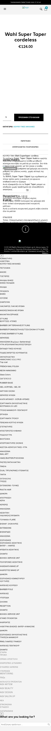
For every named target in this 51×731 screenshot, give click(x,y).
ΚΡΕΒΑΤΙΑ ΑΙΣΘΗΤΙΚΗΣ (9, 550)
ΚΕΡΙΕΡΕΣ (4, 505)
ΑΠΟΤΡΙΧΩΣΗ (5, 498)
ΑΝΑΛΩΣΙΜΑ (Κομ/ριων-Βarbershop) (15, 342)
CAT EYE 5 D (5, 379)
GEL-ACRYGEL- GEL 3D (10, 387)
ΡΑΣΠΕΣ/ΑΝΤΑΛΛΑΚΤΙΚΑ (10, 462)
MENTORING (6, 673)
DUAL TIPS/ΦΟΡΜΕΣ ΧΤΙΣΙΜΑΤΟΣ (14, 470)
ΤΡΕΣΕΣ (3, 481)
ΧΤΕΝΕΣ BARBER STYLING (11, 334)
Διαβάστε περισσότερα (27, 190)
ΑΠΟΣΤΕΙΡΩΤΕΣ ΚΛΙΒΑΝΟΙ (10, 431)
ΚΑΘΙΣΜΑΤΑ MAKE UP (9, 566)
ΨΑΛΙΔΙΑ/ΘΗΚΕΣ (6, 280)
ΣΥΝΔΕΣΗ (4, 707)
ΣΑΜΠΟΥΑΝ (5, 302)
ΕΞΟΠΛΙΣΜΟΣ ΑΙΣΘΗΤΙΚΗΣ (11, 543)
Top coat (4, 362)
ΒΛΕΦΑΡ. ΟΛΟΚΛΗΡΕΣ (9, 524)
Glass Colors (5, 375)
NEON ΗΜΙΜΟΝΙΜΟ (8, 370)
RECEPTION (5, 606)
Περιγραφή (25, 141)
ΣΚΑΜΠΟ (4, 554)
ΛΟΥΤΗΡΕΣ (4, 581)
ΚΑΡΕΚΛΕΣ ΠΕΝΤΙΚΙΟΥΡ (9, 646)
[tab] (25, 141)
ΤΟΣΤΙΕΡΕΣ (4, 276)
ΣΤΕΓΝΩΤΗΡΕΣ (6, 427)
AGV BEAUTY (6, 688)
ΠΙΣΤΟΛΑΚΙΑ (5, 268)
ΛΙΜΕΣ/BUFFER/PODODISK (12, 458)
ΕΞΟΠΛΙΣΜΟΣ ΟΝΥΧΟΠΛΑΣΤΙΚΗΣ (13, 635)
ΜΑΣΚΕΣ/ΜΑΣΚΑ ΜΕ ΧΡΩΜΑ (12, 310)
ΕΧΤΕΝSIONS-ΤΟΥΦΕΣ (9, 485)
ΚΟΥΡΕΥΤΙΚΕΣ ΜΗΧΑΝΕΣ (24, 127)
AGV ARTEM (6, 684)
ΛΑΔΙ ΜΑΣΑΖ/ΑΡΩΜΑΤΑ (9, 515)
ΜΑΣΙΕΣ (3, 272)
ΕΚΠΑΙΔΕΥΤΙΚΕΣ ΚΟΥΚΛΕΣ (11, 349)
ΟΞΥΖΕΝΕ (4, 298)
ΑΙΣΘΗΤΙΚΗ (4, 513)
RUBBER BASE (6, 383)
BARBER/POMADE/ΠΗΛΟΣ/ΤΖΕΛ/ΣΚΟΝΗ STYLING (22, 329)
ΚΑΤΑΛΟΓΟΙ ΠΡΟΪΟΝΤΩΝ (11, 682)
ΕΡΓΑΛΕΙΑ (4, 414)
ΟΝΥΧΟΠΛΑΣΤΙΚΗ (7, 357)
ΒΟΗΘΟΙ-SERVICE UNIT (10, 558)
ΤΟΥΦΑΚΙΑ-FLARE (8, 520)
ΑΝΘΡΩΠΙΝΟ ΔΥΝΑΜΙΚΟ (11, 663)
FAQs (2, 677)
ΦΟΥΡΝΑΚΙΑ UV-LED (8, 406)
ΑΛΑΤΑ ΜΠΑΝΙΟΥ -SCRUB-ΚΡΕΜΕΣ (14, 399)
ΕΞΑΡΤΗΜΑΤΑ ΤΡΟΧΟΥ (9, 418)
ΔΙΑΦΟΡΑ (3, 494)
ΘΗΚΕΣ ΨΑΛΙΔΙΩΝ (7, 283)
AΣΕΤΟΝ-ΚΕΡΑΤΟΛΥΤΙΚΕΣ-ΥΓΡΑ (13, 447)
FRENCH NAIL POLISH (9, 366)
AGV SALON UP (7, 696)
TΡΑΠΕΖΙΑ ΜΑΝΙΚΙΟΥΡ (9, 637)
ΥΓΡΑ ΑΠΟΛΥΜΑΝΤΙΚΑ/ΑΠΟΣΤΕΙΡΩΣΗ (15, 344)
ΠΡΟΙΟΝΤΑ (4, 291)
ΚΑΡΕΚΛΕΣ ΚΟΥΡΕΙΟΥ (9, 585)
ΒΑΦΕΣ (3, 294)
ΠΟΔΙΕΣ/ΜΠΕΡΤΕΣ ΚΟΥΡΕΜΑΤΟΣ (13, 353)
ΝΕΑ (2, 700)
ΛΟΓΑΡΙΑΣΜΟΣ (6, 711)
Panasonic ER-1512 (15, 196)
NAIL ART (4, 454)
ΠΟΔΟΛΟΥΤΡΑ (6, 435)
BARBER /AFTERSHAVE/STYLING (15, 325)
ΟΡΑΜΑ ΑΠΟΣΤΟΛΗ (9, 659)
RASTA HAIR (5, 490)
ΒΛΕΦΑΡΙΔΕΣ (5, 532)
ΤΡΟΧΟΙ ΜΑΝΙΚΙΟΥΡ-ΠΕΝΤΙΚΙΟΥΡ (13, 410)
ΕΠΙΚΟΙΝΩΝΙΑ (6, 704)
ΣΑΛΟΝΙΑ (4, 602)
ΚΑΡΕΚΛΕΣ (4, 593)
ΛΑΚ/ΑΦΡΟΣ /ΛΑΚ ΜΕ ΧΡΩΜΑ (12, 306)
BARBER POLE (6, 589)
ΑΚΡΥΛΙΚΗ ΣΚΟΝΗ (7, 391)
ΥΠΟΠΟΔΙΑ (4, 598)
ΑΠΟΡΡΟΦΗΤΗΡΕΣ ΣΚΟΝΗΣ (11, 443)
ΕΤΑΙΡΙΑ (3, 652)
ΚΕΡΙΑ (2, 500)
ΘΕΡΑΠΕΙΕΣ (4, 338)
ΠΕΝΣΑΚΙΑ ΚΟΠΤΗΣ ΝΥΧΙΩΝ (11, 422)
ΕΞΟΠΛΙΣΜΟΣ (5, 540)
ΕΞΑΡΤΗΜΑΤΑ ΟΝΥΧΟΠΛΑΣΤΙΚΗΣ (13, 403)
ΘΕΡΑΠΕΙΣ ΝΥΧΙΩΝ (7, 395)
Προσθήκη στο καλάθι (28, 117)
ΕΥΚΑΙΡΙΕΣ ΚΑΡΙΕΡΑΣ (9, 667)
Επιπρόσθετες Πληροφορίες (25, 147)
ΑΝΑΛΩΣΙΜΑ (5, 451)
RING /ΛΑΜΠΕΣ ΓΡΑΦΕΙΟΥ (11, 641)
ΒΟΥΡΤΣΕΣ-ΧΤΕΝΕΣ (8, 321)
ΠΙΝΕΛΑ (3, 466)
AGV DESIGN (6, 692)
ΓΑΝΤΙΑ (3, 474)
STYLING (4, 319)
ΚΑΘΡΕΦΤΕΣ (5, 622)
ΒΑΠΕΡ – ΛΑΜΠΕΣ (7, 546)
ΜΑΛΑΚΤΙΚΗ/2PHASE (9, 314)
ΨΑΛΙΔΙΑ (3, 287)
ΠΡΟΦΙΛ (3, 655)
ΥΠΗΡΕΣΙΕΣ (5, 671)
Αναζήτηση (49, 724)
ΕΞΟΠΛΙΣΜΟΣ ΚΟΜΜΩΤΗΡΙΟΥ (12, 578)
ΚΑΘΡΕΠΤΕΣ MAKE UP (9, 570)
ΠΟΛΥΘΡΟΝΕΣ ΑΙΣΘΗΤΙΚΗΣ (11, 562)
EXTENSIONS (5, 479)
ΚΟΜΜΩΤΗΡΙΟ (6, 258)
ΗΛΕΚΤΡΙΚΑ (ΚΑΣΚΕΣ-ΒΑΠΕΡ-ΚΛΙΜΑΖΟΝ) (17, 626)
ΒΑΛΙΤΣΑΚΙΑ (5, 439)
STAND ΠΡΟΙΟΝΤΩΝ (8, 618)
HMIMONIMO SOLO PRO (10, 359)
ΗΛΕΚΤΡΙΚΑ (4, 261)
